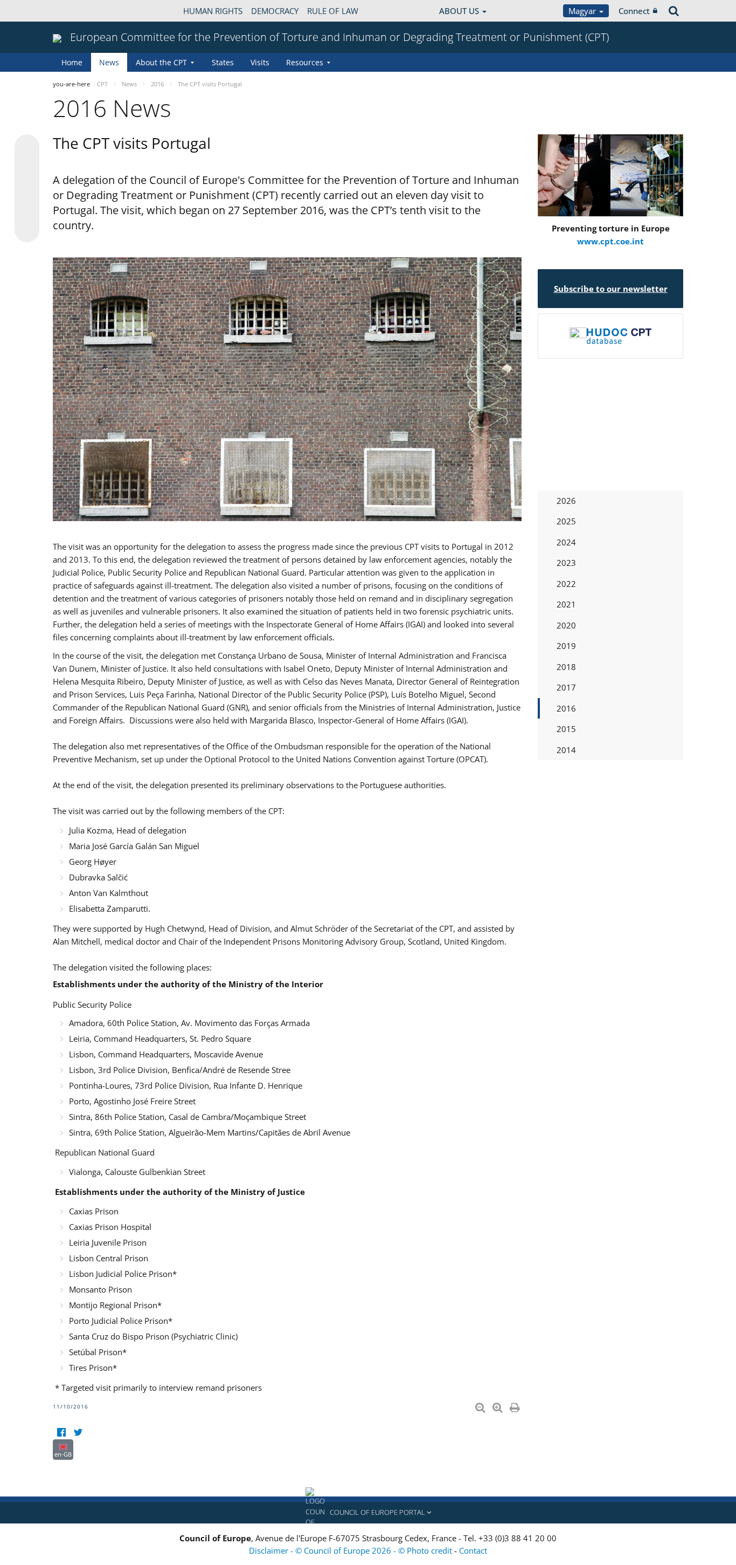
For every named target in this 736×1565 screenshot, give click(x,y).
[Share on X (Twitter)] (27, 168)
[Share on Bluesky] (27, 148)
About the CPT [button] (161, 62)
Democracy (274, 10)
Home (71, 62)
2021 (566, 604)
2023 (566, 562)
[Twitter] (78, 1432)
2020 (566, 625)
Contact (473, 1550)
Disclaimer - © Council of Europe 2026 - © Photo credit (351, 1550)
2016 (566, 708)
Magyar (583, 10)
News (109, 62)
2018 (566, 666)
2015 (566, 728)
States (223, 62)
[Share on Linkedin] (27, 209)
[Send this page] (27, 230)
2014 (566, 749)
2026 (566, 500)
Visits (260, 62)
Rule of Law (332, 10)
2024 (566, 542)
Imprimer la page (516, 1405)
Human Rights (212, 10)
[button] (368, 1512)
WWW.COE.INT (80, 11)
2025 (566, 521)
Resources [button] (304, 62)
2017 (566, 687)
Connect (634, 10)
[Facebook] (61, 1432)
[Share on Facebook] (27, 189)
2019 (566, 645)
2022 (566, 583)
